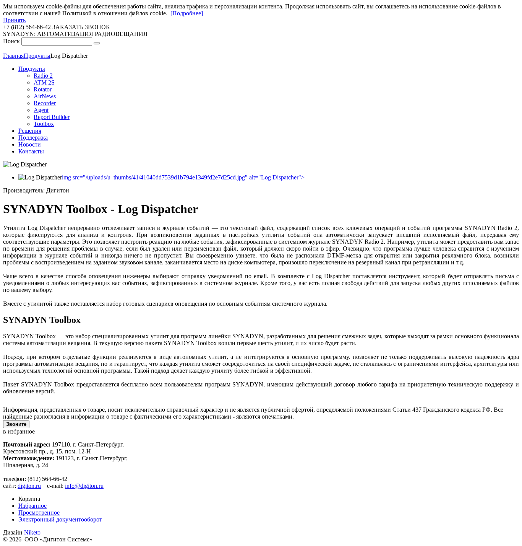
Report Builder (52, 117)
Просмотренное (39, 512)
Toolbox (44, 124)
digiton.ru (29, 485)
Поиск (11, 41)
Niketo (32, 532)
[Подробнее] (186, 13)
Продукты (31, 68)
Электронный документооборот (60, 519)
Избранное (32, 505)
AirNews (45, 96)
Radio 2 (43, 75)
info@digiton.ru (84, 485)
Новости (29, 144)
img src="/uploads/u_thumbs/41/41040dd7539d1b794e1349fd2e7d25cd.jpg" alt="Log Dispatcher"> (183, 177)
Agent (41, 110)
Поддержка (33, 137)
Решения (29, 130)
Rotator (43, 89)
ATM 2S (44, 82)
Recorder (45, 103)
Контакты (31, 151)
